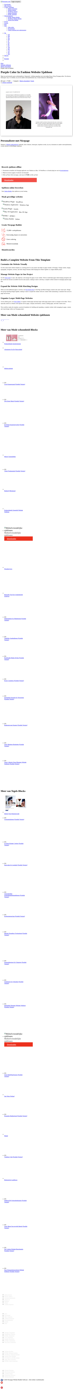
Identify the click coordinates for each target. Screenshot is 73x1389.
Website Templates (12, 8)
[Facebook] (2, 1380)
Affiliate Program (9, 1318)
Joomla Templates (12, 13)
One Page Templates (10, 1342)
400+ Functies (7, 6)
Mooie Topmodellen (10, 456)
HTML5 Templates (9, 1340)
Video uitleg (11, 27)
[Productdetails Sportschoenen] (15, 342)
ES (9, 42)
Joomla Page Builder (13, 20)
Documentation (8, 1320)
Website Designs (12, 10)
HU (9, 54)
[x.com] (2, 1385)
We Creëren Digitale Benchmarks (13, 1250)
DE (9, 36)
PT (9, 46)
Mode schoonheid (25, 81)
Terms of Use (8, 1295)
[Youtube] (2, 1383)
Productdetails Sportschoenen (12, 344)
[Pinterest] (2, 1388)
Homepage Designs (9, 1375)
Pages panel (8, 277)
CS (9, 51)
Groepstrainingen (14, 819)
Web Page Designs (9, 1372)
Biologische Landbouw (10, 1180)
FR (9, 39)
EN (9, 34)
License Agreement (9, 1298)
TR (9, 47)
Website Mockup (9, 1377)
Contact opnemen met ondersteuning (17, 30)
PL (9, 44)
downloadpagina (64, 170)
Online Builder (8, 191)
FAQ (5, 1313)
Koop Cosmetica (14, 680)
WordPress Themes (12, 11)
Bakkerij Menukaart (9, 491)
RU (9, 49)
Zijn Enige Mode (14, 401)
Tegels (32, 81)
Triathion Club (13, 1157)
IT (8, 41)
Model (6, 1136)
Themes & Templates (10, 1328)
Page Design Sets (29, 289)
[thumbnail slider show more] (1, 320)
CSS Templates (8, 1337)
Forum (6, 1321)
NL (9, 38)
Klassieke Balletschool (15, 1116)
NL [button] (5, 33)
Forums (6, 23)
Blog (5, 24)
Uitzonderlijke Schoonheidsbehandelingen (14, 895)
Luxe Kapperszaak (14, 384)
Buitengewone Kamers (15, 725)
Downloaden (7, 4)
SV (9, 52)
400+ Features (8, 1317)
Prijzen (6, 21)
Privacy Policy (8, 1296)
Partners (6, 1301)
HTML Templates (12, 14)
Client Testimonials (14, 471)
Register (6, 59)
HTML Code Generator (11, 1361)
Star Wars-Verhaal (9, 1096)
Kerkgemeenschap (14, 916)
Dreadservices (8, 569)
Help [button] (5, 26)
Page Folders (17, 301)
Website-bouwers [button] (8, 16)
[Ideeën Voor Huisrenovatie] (15, 812)
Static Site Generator (10, 1359)
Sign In (6, 55)
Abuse (6, 1303)
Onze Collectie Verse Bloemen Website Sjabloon (15, 763)
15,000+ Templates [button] (9, 7)
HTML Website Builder (14, 17)
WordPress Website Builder (15, 18)
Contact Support (8, 1304)
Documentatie (11, 28)
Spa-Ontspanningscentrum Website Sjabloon (14, 1270)
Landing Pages (8, 1373)
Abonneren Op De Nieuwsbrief (13, 349)
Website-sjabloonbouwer (12, 144)
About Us (7, 1299)
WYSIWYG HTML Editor (12, 1358)
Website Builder (8, 1351)
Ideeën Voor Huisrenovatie (11, 814)
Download (7, 1315)
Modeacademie (8, 368)
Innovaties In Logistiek (15, 865)
